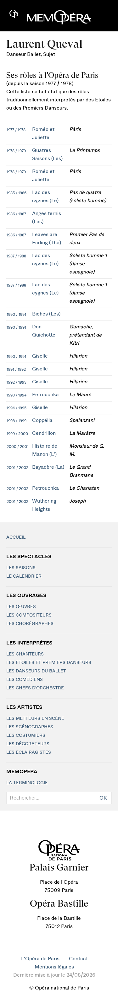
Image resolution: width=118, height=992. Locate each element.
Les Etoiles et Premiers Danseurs (48, 662)
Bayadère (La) (48, 467)
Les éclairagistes (28, 752)
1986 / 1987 (16, 214)
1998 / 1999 (16, 421)
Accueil (15, 537)
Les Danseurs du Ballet (36, 671)
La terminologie (27, 783)
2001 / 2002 (17, 468)
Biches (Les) (46, 313)
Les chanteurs (25, 654)
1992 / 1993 (16, 382)
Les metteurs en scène (35, 718)
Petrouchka (45, 394)
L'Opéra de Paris (40, 958)
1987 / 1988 (16, 256)
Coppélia (42, 420)
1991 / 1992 (16, 369)
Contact (78, 958)
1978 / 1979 (16, 151)
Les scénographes (29, 727)
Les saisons (21, 568)
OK (103, 798)
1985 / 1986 (16, 193)
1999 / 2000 (17, 434)
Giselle (40, 356)
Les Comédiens (24, 679)
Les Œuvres (21, 607)
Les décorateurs (27, 744)
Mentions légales (54, 966)
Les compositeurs (29, 615)
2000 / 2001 (18, 447)
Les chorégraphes (29, 624)
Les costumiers (25, 735)
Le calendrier (24, 576)
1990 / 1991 (16, 314)
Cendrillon (44, 433)
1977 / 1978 (16, 130)
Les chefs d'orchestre (35, 688)
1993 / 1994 (16, 395)
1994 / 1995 (16, 408)
